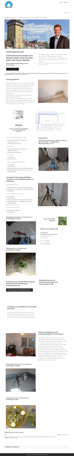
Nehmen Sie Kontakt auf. (12, 447)
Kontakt (47, 454)
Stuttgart (16, 437)
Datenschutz (43, 454)
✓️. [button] (27, 74)
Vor (68, 12)
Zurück (65, 12)
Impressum (39, 454)
